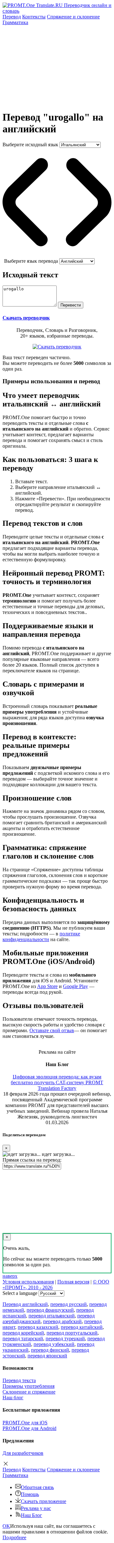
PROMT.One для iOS (25, 1422)
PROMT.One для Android (29, 1428)
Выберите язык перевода (31, 261)
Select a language (20, 1293)
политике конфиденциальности (41, 936)
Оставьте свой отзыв (51, 1030)
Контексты (34, 16)
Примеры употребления (28, 1386)
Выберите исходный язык (30, 144)
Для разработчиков (23, 1453)
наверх (10, 1276)
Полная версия (73, 1281)
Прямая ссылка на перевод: (32, 1160)
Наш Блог (31, 1515)
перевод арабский (62, 1321)
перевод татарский (23, 1338)
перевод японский (47, 1355)
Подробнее (14, 1537)
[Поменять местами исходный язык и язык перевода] (57, 255)
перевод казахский (38, 1327)
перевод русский (68, 1304)
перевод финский (50, 1350)
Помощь (30, 1494)
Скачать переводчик (26, 317)
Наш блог (13, 1397)
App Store (47, 986)
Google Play (75, 986)
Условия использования (28, 1281)
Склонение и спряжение (29, 1392)
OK (6, 1526)
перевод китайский (82, 1327)
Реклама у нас (36, 1508)
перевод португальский (72, 1332)
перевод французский (50, 1310)
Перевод (12, 16)
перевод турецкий (65, 1338)
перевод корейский (23, 1332)
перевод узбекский (54, 1344)
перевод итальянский (51, 1315)
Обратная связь (37, 1487)
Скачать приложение (43, 1501)
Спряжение (73, 16)
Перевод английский (25, 1304)
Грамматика (15, 22)
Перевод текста (19, 1380)
